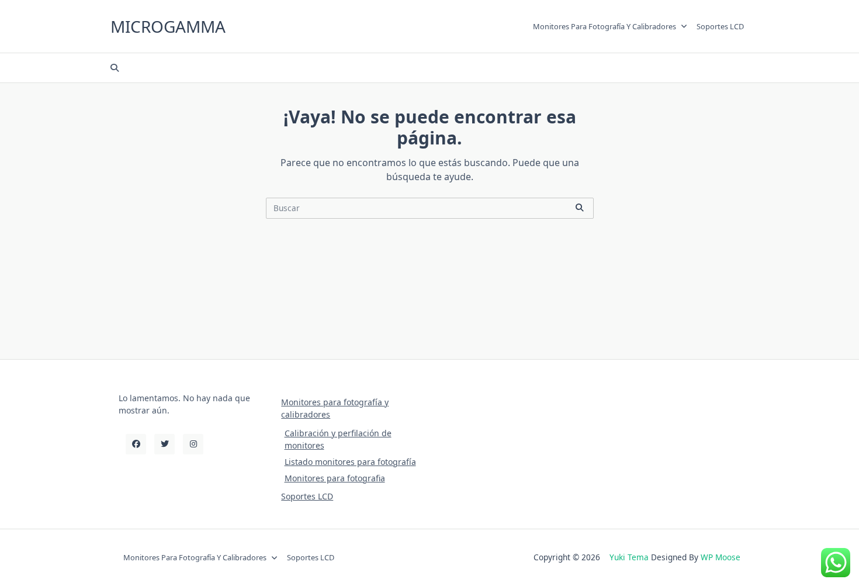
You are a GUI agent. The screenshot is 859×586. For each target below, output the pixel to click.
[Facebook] (136, 444)
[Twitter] (164, 444)
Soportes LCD (720, 26)
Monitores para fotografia (335, 478)
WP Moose (720, 557)
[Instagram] (193, 444)
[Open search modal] (114, 68)
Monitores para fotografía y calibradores (604, 26)
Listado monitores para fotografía (350, 461)
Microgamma (168, 26)
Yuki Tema (629, 557)
